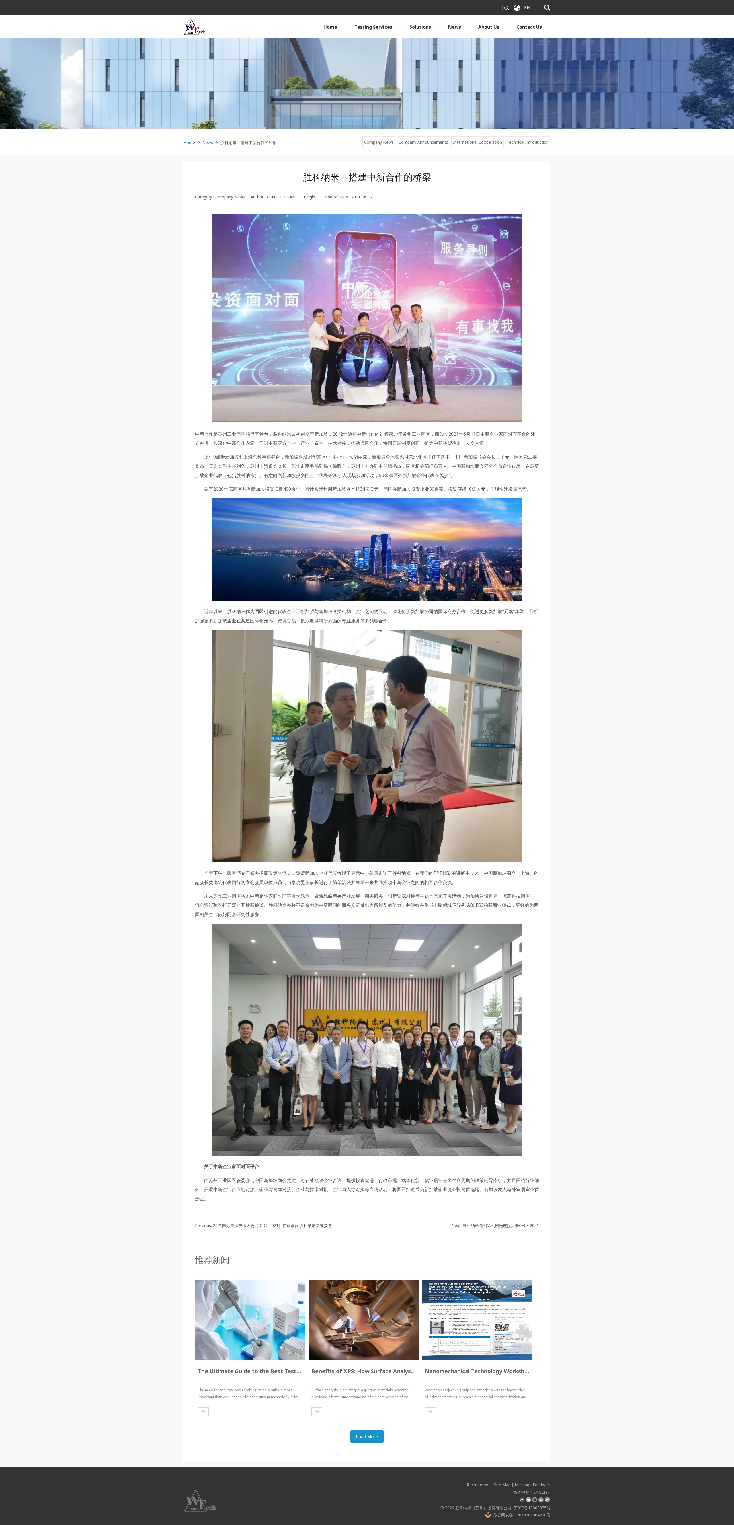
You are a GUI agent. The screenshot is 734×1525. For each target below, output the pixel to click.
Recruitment (478, 1484)
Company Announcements (423, 142)
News (454, 27)
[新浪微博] (522, 1499)
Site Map (502, 1484)
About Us (488, 27)
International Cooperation (477, 142)
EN (527, 7)
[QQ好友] (534, 1499)
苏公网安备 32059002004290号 (521, 1515)
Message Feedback (532, 1484)
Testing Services (373, 27)
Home (330, 27)
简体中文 (521, 1492)
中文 (505, 7)
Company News (379, 142)
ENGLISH (541, 1492)
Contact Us (529, 27)
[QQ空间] (541, 1499)
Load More (367, 1436)
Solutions (420, 27)
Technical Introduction (528, 142)
